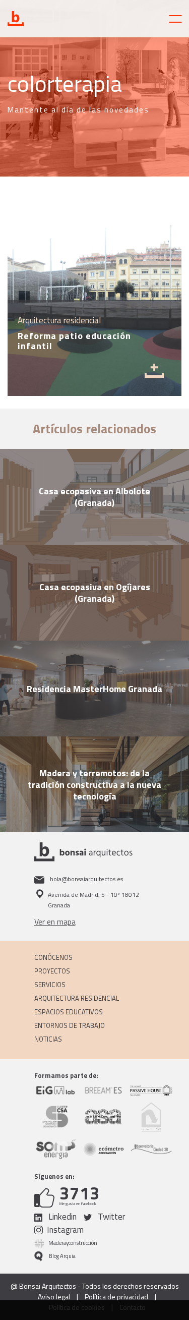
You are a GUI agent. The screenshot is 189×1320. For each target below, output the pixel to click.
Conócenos (53, 957)
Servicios (50, 985)
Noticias (48, 1039)
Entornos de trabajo (69, 1025)
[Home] (53, 18)
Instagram (65, 1230)
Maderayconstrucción (72, 1243)
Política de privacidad (116, 1297)
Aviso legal (54, 1297)
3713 (79, 1193)
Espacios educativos (68, 1012)
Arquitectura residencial (76, 998)
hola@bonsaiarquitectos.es (85, 879)
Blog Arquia (62, 1256)
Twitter (110, 1217)
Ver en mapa (55, 921)
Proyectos (52, 971)
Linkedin (61, 1217)
